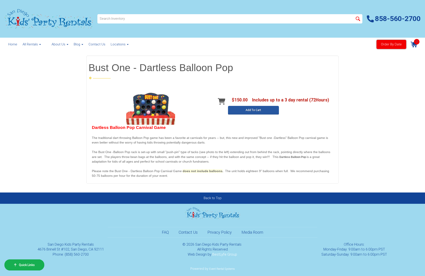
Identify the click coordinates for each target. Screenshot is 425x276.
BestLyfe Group (224, 254)
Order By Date (391, 44)
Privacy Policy (219, 232)
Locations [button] (118, 44)
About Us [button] (59, 44)
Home (12, 44)
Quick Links (27, 265)
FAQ (165, 232)
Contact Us (97, 44)
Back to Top (213, 198)
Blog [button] (77, 44)
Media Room (252, 232)
